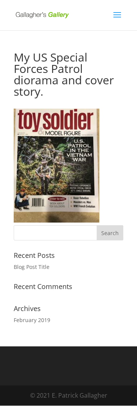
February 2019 (32, 320)
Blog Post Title (31, 266)
